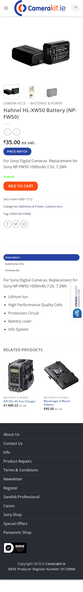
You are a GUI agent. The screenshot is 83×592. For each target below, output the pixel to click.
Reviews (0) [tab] (12, 270)
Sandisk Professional (21, 496)
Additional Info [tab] (14, 263)
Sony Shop (12, 514)
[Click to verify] (15, 547)
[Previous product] (16, 131)
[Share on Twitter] (16, 224)
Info (6, 452)
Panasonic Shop (17, 532)
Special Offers (15, 523)
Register (10, 488)
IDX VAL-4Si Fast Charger (19, 401)
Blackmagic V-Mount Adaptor (57, 402)
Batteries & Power (46, 103)
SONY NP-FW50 (20, 214)
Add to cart (20, 186)
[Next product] (7, 131)
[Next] (72, 53)
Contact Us (13, 443)
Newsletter (12, 479)
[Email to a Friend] (24, 224)
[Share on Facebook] (8, 224)
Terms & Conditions (20, 470)
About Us (11, 434)
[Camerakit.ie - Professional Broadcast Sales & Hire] (40, 8)
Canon (9, 505)
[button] (5, 8)
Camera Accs (14, 103)
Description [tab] (12, 257)
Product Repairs (17, 461)
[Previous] (11, 53)
